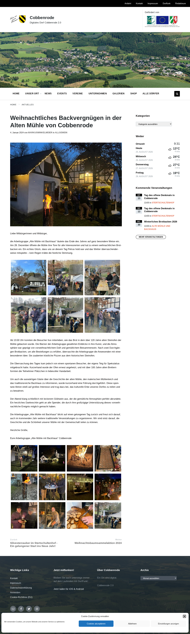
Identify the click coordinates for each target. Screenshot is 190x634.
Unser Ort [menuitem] (32, 93)
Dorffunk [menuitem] (167, 3)
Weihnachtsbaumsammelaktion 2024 (98, 543)
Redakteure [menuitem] (180, 3)
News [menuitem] (48, 93)
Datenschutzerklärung (21, 588)
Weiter (118, 540)
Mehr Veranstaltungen (151, 237)
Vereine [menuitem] (77, 93)
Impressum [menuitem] (153, 3)
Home (13, 104)
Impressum (15, 583)
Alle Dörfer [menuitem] (151, 93)
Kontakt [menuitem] (139, 3)
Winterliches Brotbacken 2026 (160, 221)
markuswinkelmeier (40, 132)
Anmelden (15, 592)
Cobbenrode (42, 17)
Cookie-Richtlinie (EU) (21, 597)
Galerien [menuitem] (119, 93)
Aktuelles (28, 104)
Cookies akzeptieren (96, 623)
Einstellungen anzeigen (168, 623)
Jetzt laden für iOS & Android (69, 589)
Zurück (13, 540)
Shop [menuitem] (133, 93)
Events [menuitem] (62, 93)
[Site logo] (18, 22)
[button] (184, 616)
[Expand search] (177, 94)
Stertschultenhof (163, 203)
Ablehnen (132, 623)
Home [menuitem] (16, 93)
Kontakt (14, 578)
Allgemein (61, 132)
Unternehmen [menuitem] (98, 93)
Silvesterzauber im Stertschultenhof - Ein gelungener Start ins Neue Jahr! (33, 544)
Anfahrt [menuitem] (128, 3)
